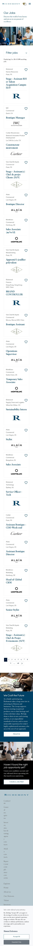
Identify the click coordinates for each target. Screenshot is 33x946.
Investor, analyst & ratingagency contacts (6, 834)
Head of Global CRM (14, 581)
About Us (16, 734)
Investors (7, 905)
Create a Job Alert (17, 782)
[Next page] (22, 663)
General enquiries (6, 812)
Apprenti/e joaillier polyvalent (16, 261)
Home (6, 888)
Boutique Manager (15, 118)
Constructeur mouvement (12, 146)
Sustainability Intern (16, 409)
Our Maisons (9, 896)
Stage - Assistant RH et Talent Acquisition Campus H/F (16, 83)
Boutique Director (15, 204)
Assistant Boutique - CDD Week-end (16, 526)
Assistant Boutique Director (15, 553)
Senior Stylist (12, 610)
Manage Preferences (11, 931)
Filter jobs (12, 53)
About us (7, 892)
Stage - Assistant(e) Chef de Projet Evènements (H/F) (15, 638)
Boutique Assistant (15, 324)
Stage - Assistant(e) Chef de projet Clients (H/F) (15, 175)
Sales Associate (13, 464)
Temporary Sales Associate (14, 381)
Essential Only (16, 942)
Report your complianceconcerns (6, 870)
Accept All (16, 936)
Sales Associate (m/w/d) (13, 231)
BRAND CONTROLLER (14, 293)
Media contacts (6, 853)
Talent (6, 900)
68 (18, 663)
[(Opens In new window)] (11, 4)
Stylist (9, 439)
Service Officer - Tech (14, 493)
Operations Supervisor (11, 352)
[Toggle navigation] (30, 3)
